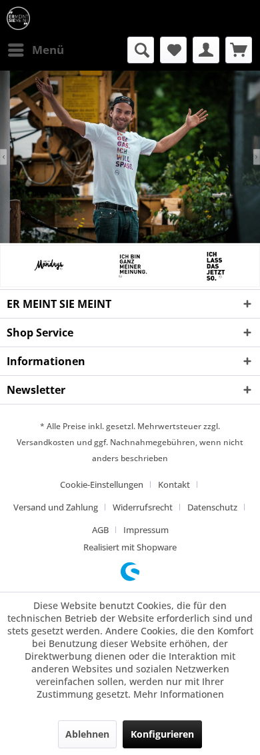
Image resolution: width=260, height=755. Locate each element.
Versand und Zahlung (55, 507)
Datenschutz (212, 507)
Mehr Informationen (178, 694)
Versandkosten (46, 442)
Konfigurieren (162, 734)
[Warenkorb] (238, 50)
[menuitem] (35, 50)
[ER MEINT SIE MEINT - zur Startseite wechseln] (18, 18)
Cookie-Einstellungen (101, 484)
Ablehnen (87, 734)
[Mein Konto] (206, 50)
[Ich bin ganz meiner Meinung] (130, 266)
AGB (100, 530)
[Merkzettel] (173, 50)
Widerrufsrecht (143, 507)
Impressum (146, 530)
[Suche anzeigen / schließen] (140, 50)
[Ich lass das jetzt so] (213, 266)
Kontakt (174, 484)
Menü (48, 49)
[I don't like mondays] (47, 266)
